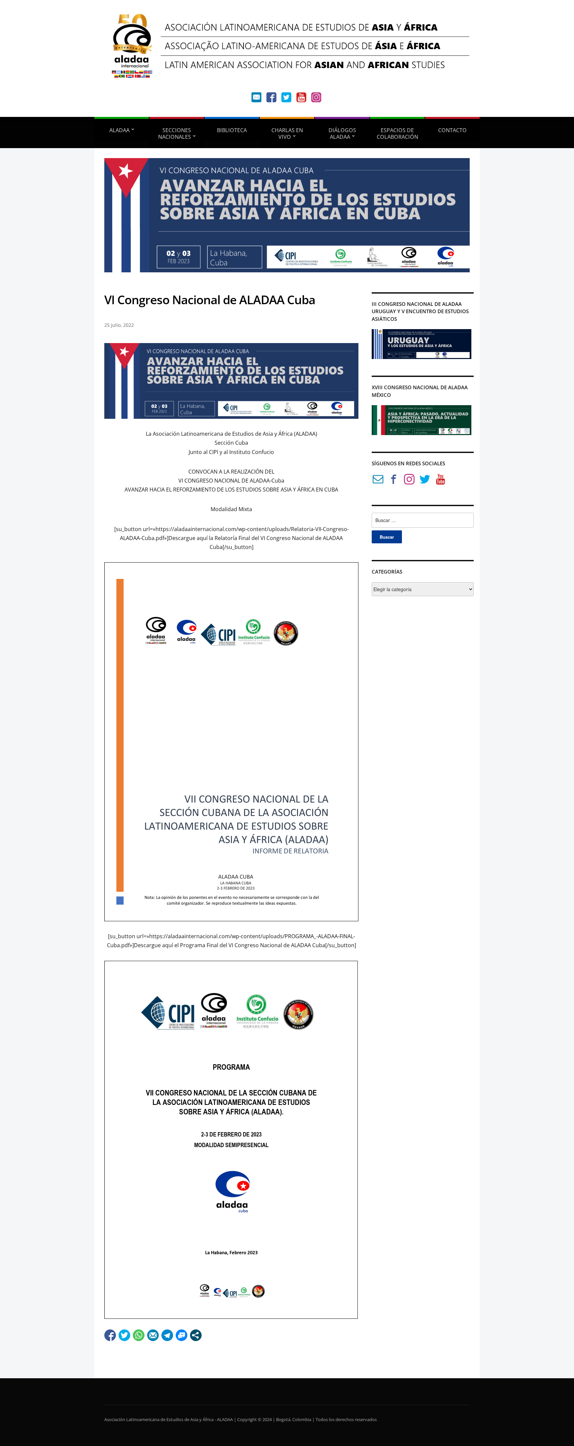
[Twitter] (286, 98)
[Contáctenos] (256, 98)
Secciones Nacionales (174, 133)
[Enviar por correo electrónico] (153, 1335)
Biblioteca (232, 130)
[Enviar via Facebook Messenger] (181, 1335)
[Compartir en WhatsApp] (138, 1335)
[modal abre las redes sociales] (196, 1335)
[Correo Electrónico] (378, 480)
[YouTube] (301, 98)
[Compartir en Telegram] (167, 1335)
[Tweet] (124, 1335)
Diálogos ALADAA (342, 133)
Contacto (452, 130)
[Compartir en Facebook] (110, 1335)
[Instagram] (316, 98)
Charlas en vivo (287, 133)
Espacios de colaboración (397, 133)
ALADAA (119, 130)
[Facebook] (271, 98)
